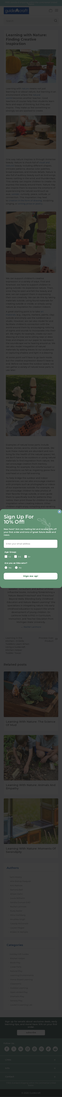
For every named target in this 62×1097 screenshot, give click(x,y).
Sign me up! (30, 576)
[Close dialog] (59, 511)
